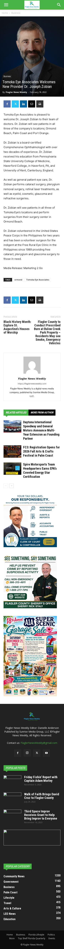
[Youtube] (46, 753)
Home (5, 12)
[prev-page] (6, 486)
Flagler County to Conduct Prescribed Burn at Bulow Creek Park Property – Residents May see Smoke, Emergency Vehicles (47, 332)
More (12, 938)
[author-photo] (32, 373)
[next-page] (11, 486)
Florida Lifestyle (36, 934)
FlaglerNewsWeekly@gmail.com (39, 743)
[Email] (31, 104)
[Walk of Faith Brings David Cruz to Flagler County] (12, 798)
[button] (6, 5)
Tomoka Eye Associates (37, 279)
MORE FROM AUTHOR (42, 412)
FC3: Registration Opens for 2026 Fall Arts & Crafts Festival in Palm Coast (41, 451)
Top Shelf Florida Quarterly (31, 938)
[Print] (39, 104)
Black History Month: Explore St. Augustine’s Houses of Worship (17, 327)
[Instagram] (27, 752)
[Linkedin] (23, 104)
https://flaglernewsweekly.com (32, 383)
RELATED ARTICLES (16, 412)
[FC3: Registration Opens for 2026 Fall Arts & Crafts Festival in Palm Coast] (12, 451)
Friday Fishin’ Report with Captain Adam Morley (40, 778)
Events (52, 938)
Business (15, 12)
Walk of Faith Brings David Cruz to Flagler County (41, 796)
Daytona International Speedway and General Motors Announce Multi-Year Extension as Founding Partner (41, 430)
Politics (51, 934)
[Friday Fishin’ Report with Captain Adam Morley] (12, 781)
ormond (18, 279)
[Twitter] (15, 104)
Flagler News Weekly (16, 92)
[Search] (59, 5)
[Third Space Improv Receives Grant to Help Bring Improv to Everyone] (12, 816)
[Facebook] (7, 104)
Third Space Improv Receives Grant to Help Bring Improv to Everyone (40, 814)
